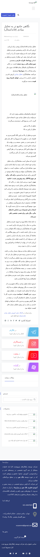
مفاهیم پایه (16, 40)
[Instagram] (26, 553)
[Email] (10, 553)
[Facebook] (13, 553)
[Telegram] (29, 553)
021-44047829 (27, 505)
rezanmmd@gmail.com (24, 525)
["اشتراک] (5, 320)
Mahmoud (6, 36)
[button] (33, 8)
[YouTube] (23, 553)
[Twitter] (16, 553)
